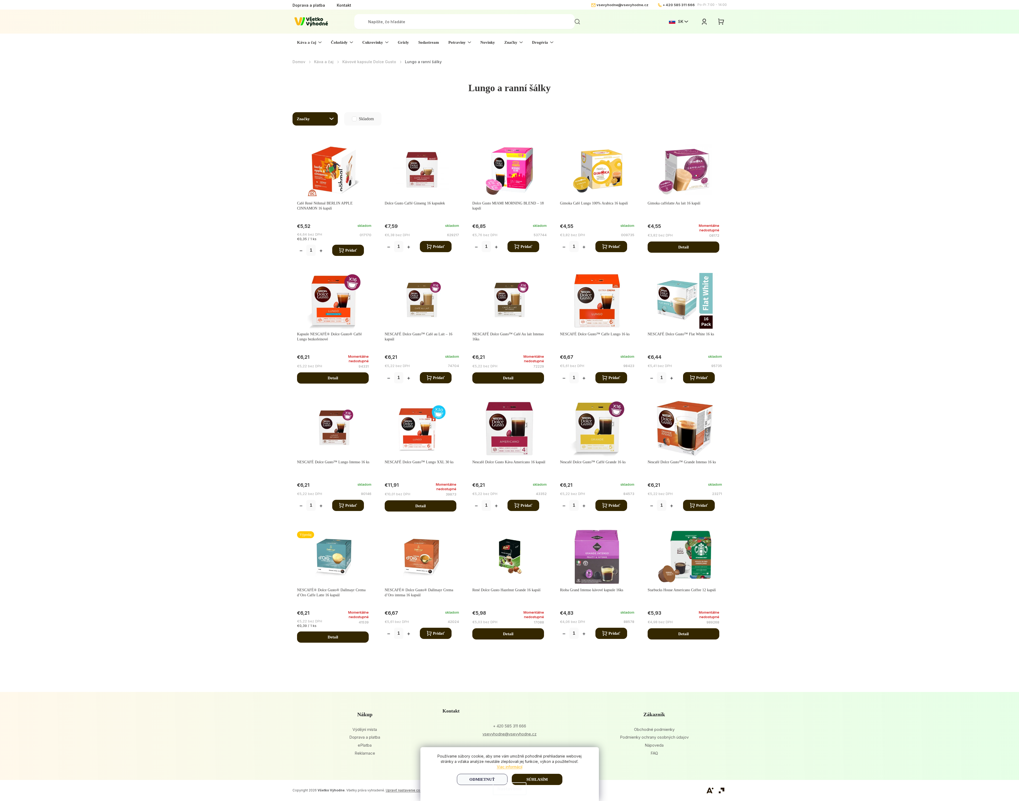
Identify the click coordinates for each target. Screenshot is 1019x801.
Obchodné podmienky (654, 729)
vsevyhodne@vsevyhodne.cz (622, 5)
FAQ (654, 753)
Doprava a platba (309, 5)
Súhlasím (537, 779)
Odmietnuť (482, 779)
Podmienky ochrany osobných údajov (654, 737)
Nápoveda (654, 745)
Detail (683, 247)
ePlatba (365, 745)
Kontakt (344, 5)
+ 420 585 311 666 (679, 5)
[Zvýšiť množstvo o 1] (321, 251)
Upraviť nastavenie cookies (407, 790)
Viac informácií (509, 766)
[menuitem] (309, 42)
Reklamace (365, 753)
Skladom (355, 118)
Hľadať (577, 21)
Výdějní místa (364, 729)
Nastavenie (509, 788)
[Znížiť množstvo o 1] (301, 251)
